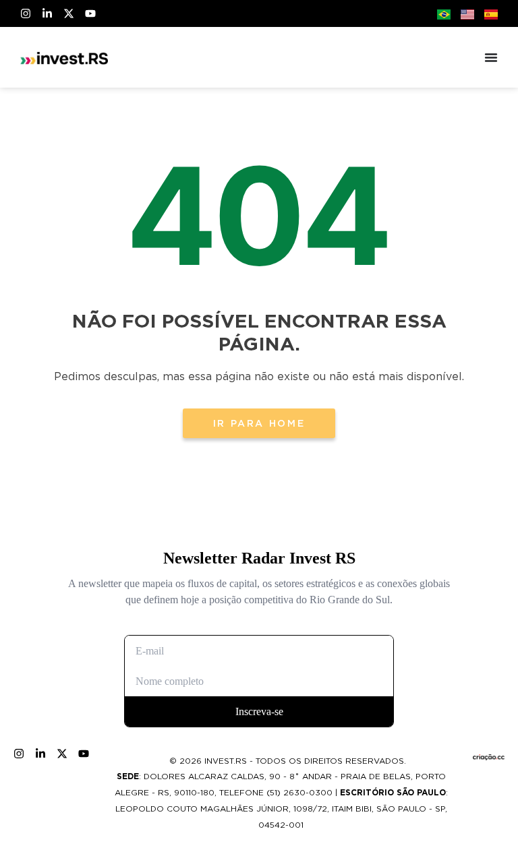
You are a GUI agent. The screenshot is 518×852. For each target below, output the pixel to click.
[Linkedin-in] (47, 13)
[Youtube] (90, 13)
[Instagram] (25, 13)
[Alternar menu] (491, 57)
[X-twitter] (68, 13)
